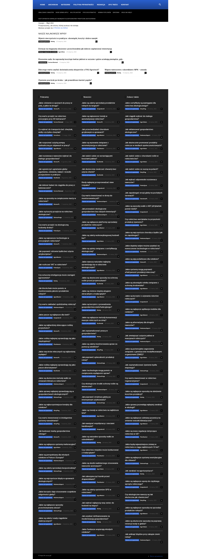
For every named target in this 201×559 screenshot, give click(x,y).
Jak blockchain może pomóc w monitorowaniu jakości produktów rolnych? (53, 291)
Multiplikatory (75, 12)
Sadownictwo (43, 62)
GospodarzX (57, 318)
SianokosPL (143, 198)
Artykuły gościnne (44, 41)
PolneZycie (57, 231)
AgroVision (57, 447)
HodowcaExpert (59, 307)
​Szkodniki (116, 12)
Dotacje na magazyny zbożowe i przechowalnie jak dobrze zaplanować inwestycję (75, 49)
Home (42, 4)
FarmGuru (57, 135)
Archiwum (53, 4)
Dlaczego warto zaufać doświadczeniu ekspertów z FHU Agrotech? (68, 70)
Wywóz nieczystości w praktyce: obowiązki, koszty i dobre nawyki (67, 38)
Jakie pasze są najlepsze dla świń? (54, 315)
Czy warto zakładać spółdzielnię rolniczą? (57, 304)
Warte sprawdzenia (156, 556)
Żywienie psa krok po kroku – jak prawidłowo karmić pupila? (65, 80)
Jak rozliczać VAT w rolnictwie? (52, 264)
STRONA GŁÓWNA (60, 28)
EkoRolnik (57, 178)
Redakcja (101, 4)
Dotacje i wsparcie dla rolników (48, 52)
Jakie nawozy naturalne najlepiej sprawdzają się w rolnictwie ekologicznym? (96, 264)
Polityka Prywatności (83, 4)
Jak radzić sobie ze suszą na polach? (141, 169)
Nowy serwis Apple (62, 12)
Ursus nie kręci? (126, 12)
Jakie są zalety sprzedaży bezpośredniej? (57, 468)
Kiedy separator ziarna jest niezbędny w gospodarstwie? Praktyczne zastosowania (66, 19)
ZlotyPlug (56, 410)
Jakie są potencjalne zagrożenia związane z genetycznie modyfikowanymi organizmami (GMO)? (143, 352)
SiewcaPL (57, 109)
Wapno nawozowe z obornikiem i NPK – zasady (126, 70)
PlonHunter (57, 344)
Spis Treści (113, 4)
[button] (160, 5)
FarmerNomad (53, 62)
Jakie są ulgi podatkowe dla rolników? (142, 259)
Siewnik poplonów (104, 12)
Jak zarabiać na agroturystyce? (139, 471)
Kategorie (65, 4)
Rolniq (53, 41)
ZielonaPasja (58, 217)
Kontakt (125, 4)
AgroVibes (61, 52)
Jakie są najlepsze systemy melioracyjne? (57, 444)
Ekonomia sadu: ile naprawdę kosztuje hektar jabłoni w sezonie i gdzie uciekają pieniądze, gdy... (81, 59)
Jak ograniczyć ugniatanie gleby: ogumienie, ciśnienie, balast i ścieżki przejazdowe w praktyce (54, 172)
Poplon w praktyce (89, 12)
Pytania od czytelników (45, 109)
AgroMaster (57, 148)
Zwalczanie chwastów (46, 12)
